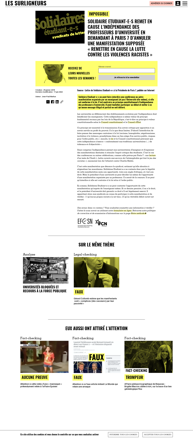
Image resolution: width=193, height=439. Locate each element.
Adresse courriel (104, 67)
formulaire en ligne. (123, 211)
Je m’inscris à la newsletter (126, 77)
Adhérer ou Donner (161, 3)
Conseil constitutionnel (112, 122)
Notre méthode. (138, 214)
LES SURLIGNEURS (25, 3)
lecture (152, 156)
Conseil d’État (134, 122)
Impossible (98, 14)
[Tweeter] (48, 101)
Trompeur (134, 377)
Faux (79, 292)
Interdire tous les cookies (123, 435)
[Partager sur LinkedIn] (57, 101)
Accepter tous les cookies (157, 435)
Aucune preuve (35, 377)
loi (112, 139)
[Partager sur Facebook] (52, 101)
